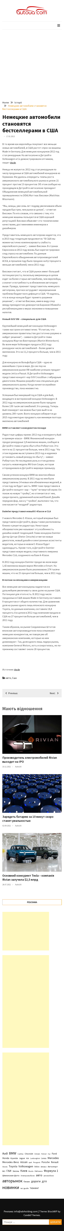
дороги (36, 1181)
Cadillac (20, 1154)
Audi (5, 1153)
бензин (27, 1181)
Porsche (45, 1162)
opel (30, 1162)
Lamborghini (35, 1158)
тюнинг (34, 1188)
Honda (5, 1158)
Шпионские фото (10, 1175)
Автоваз (43, 1167)
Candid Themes (32, 1215)
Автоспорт (53, 1166)
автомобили (48, 1176)
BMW (12, 1153)
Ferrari (44, 1154)
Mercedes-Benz (10, 1162)
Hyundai (14, 1158)
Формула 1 (51, 1171)
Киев (23, 1171)
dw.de (13, 162)
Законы (16, 1171)
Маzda (30, 1171)
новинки (10, 1187)
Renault (55, 1162)
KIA (27, 1158)
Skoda (4, 1166)
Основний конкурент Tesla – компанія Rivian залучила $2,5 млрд (28, 877)
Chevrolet (29, 1153)
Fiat (49, 1154)
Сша (14, 677)
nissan (23, 1162)
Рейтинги (39, 1171)
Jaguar (22, 1158)
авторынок (12, 1180)
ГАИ (8, 1171)
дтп (44, 1181)
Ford (54, 1153)
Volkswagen (25, 1166)
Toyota (13, 1166)
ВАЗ (3, 1171)
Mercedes (53, 1158)
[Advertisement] (32, 63)
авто (8, 677)
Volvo (36, 1166)
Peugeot (36, 1162)
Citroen (37, 1154)
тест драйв (24, 1188)
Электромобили (28, 1175)
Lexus (43, 1158)
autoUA (18, 766)
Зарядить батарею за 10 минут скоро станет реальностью (27, 819)
